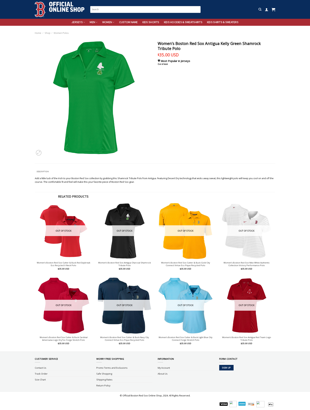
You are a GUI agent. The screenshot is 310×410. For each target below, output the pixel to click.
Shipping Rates (104, 379)
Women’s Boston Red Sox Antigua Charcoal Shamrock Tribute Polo (124, 264)
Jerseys (77, 22)
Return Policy (103, 385)
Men (92, 22)
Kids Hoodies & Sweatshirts (183, 22)
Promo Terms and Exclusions (112, 367)
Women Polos (61, 33)
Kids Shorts (150, 22)
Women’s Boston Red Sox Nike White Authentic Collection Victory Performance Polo (247, 264)
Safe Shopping (104, 373)
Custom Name (128, 22)
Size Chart (40, 379)
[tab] (42, 171)
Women (107, 22)
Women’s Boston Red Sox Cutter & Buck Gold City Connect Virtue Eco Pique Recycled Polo (185, 264)
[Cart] (273, 9)
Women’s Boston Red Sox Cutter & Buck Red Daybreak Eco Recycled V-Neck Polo (63, 264)
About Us (163, 373)
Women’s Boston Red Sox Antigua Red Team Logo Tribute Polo (246, 338)
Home (38, 33)
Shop (47, 33)
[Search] (260, 9)
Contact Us (40, 367)
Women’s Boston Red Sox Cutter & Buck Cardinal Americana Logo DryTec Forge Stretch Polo (64, 338)
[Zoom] (38, 153)
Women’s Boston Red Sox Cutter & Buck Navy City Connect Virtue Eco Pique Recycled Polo (124, 338)
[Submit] (198, 9)
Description (43, 171)
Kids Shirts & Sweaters (222, 22)
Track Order (41, 373)
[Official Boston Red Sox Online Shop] (60, 9)
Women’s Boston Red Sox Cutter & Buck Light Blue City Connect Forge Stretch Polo (185, 338)
